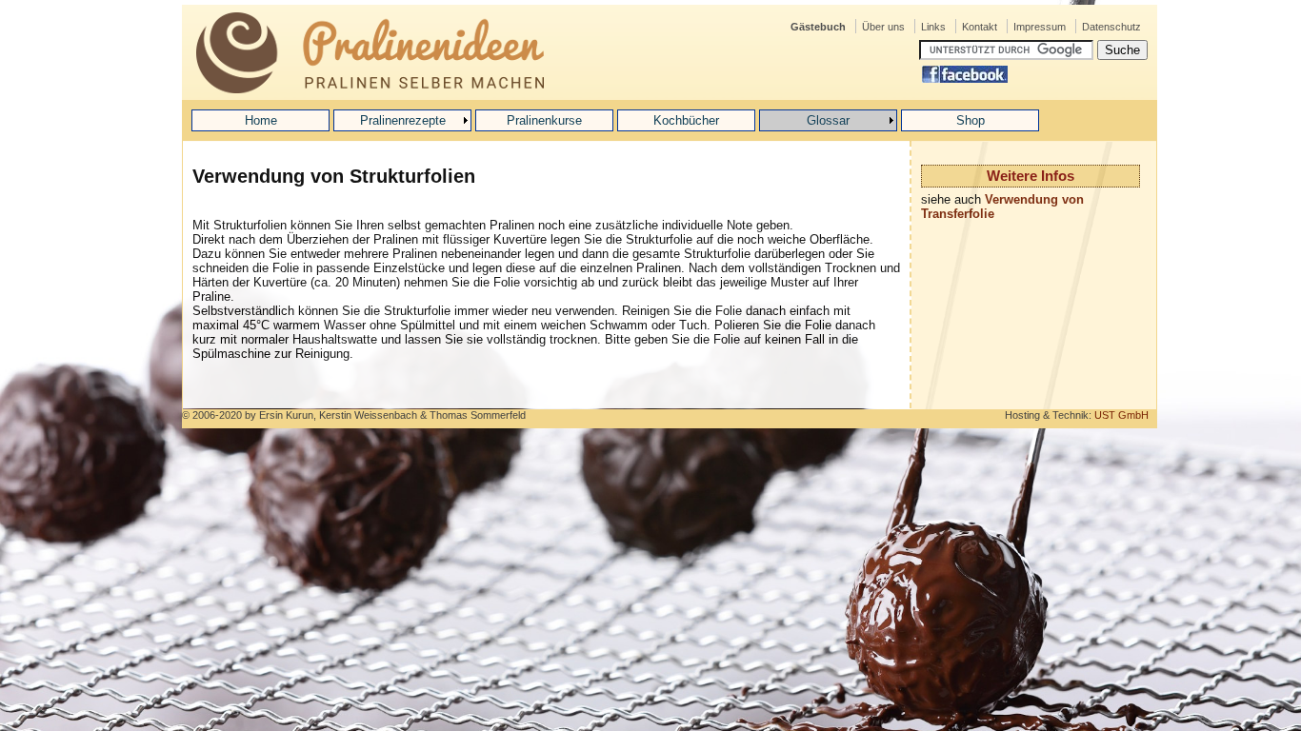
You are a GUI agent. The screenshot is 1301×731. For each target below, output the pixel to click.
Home (261, 120)
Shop (970, 120)
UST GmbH (1121, 415)
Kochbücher (686, 120)
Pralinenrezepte (403, 120)
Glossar (828, 120)
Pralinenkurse (544, 120)
